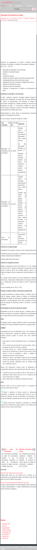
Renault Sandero (6, 530)
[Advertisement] (18, 40)
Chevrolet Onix (6, 524)
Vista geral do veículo (16, 18)
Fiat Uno (4, 526)
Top (10, 6)
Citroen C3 (5, 538)
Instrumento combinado (29, 18)
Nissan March (6, 534)
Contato (29, 6)
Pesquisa (19, 6)
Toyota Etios (5, 536)
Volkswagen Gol (5, 18)
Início (3, 6)
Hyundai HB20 (6, 528)
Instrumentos (4, 20)
